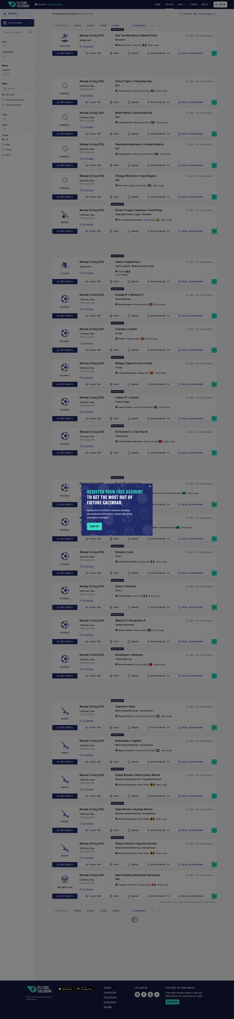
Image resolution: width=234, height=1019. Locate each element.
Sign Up (94, 526)
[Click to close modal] (150, 486)
